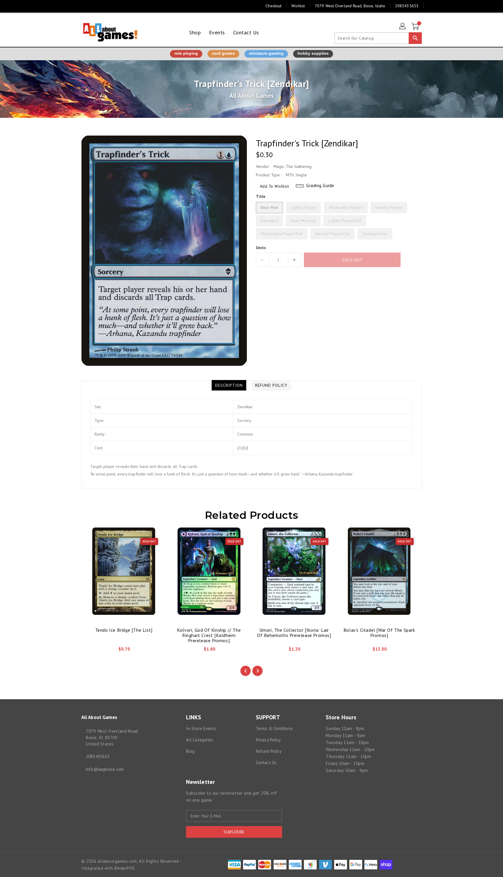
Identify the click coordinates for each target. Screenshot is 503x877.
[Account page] (403, 26)
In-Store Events (201, 728)
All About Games (251, 96)
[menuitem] (195, 32)
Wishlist (298, 5)
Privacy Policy (268, 740)
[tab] (229, 385)
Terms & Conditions (274, 728)
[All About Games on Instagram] (84, 5)
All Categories (199, 740)
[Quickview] (90, 651)
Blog (190, 751)
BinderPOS (124, 868)
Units (261, 248)
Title (261, 196)
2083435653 (97, 756)
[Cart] (416, 26)
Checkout (273, 5)
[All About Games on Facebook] (73, 5)
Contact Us (266, 762)
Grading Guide (320, 185)
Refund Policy (268, 751)
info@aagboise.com (105, 769)
